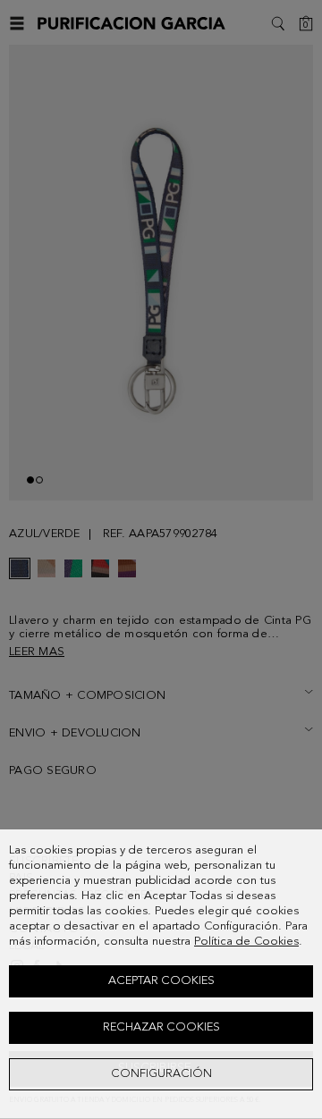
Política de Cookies (246, 941)
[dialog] (161, 974)
